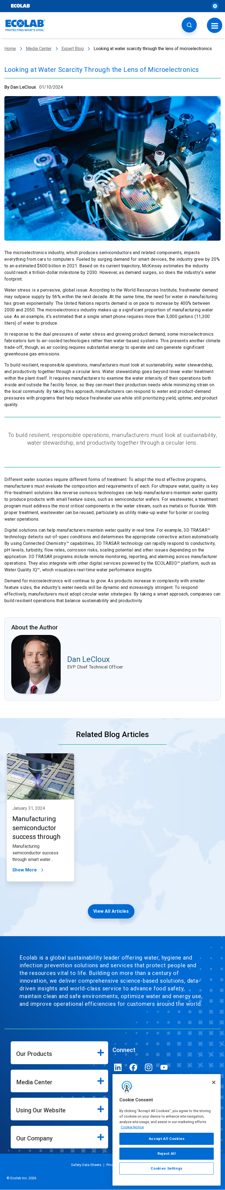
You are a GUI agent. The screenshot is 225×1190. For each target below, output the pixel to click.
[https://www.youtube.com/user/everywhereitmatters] (164, 1067)
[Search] (189, 24)
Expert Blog (72, 48)
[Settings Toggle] (215, 6)
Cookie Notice (132, 1127)
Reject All (167, 1153)
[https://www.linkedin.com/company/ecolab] (118, 1067)
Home (10, 48)
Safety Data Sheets (86, 1165)
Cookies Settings (166, 1168)
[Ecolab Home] (25, 25)
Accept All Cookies (167, 1139)
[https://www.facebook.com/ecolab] (133, 1067)
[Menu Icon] (214, 25)
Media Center (39, 48)
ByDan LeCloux (20, 87)
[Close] (214, 1082)
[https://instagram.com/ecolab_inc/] (149, 1067)
